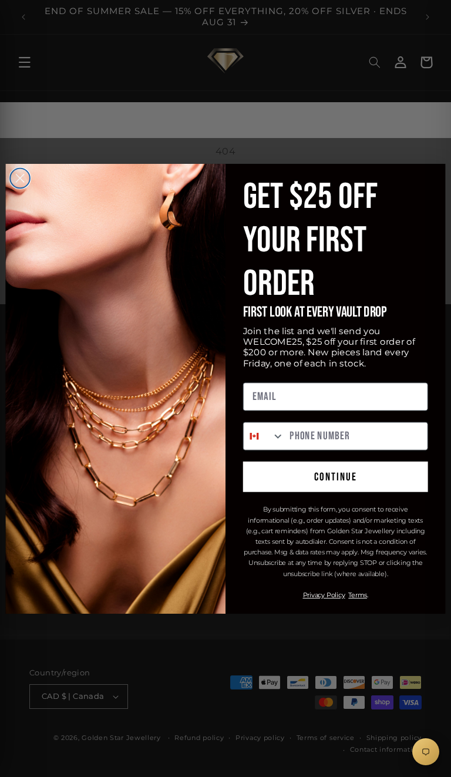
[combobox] (264, 435)
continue (335, 476)
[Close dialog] (20, 178)
